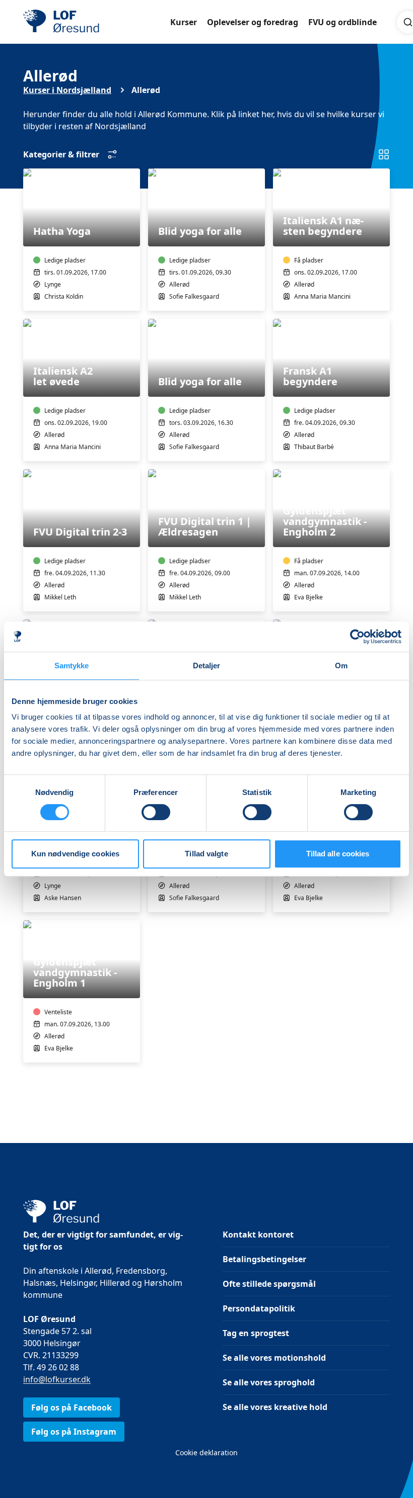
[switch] (156, 812)
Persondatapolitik (259, 1308)
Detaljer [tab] (207, 665)
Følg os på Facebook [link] (71, 1407)
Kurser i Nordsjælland (67, 90)
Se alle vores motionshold (274, 1357)
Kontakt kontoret (258, 1234)
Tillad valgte (206, 853)
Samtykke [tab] (71, 665)
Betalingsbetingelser (264, 1259)
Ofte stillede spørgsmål (269, 1283)
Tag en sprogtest (256, 1333)
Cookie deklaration (206, 1452)
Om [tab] (341, 665)
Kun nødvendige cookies (75, 853)
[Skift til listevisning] (384, 154)
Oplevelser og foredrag (252, 22)
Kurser (183, 22)
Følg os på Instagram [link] (73, 1431)
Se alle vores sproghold (269, 1382)
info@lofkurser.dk (57, 1379)
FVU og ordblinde (342, 22)
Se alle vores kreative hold (275, 1407)
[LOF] (96, 22)
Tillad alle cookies (338, 853)
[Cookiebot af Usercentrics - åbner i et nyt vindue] (357, 636)
